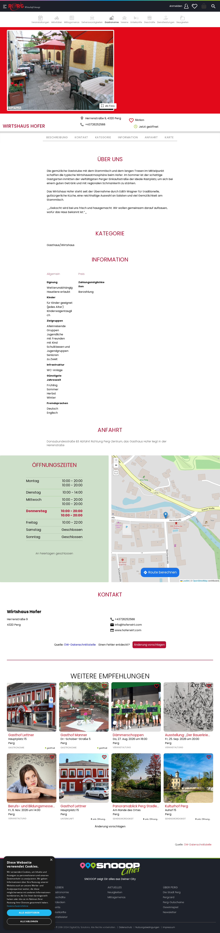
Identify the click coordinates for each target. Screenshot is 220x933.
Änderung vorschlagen (149, 645)
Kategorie (103, 137)
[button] (165, 515)
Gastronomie (60, 892)
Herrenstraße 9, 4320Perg (103, 118)
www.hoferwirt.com (128, 630)
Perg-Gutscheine (173, 902)
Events (56, 907)
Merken (139, 120)
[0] (194, 6)
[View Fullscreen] (116, 472)
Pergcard (168, 897)
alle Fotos (109, 105)
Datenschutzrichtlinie (17, 905)
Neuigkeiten (115, 892)
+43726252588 (95, 124)
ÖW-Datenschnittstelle (80, 645)
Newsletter (169, 912)
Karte (169, 137)
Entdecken (58, 902)
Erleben (57, 887)
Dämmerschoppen (128, 735)
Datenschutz (125, 927)
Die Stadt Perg (171, 892)
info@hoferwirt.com (128, 625)
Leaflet (185, 580)
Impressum (169, 927)
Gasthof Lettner (21, 735)
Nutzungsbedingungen (147, 927)
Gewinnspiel (170, 907)
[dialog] (29, 893)
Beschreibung (57, 137)
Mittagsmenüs (116, 897)
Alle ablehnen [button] (29, 921)
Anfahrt (151, 137)
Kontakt (81, 137)
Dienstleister (60, 917)
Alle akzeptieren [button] (29, 912)
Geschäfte (58, 897)
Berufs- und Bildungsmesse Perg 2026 (39, 806)
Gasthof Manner (73, 735)
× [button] (51, 860)
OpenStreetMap (200, 580)
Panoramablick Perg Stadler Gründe (142, 806)
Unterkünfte (59, 912)
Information (128, 137)
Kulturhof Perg (176, 806)
